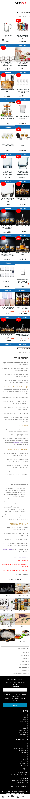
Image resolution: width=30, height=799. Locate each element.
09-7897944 (21, 773)
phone (27, 796)
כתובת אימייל (15, 687)
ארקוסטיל (24, 655)
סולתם (25, 658)
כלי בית (24, 652)
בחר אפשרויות (23, 317)
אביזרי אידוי (23, 755)
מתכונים (24, 671)
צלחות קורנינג (23, 668)
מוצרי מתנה (23, 765)
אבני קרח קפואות (17, 443)
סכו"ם (25, 757)
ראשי (25, 715)
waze (22, 796)
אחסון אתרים (15, 793)
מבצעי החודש (23, 763)
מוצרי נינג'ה (23, 665)
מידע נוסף (23, 290)
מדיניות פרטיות (22, 730)
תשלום (24, 726)
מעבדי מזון (23, 761)
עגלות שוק (23, 752)
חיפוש (8, 796)
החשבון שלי (23, 728)
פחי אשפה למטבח (22, 750)
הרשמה (15, 705)
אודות (25, 717)
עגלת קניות (23, 724)
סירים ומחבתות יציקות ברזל (19, 748)
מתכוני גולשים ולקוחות (20, 674)
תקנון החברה (23, 721)
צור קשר (24, 737)
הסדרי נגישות (23, 734)
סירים (25, 744)
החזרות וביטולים (22, 732)
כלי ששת (24, 759)
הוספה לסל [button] (8, 45)
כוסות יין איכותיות (7, 549)
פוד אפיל (24, 661)
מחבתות (24, 746)
